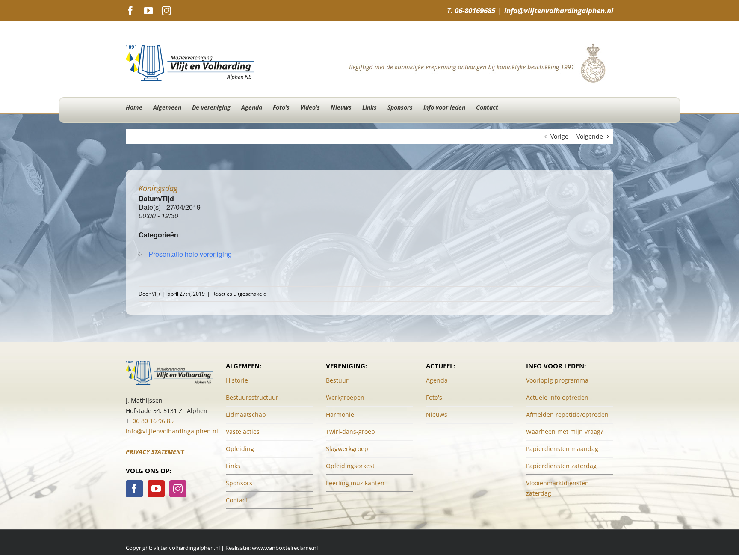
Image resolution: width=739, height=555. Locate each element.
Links (233, 466)
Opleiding (240, 449)
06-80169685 (475, 10)
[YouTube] (156, 488)
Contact (237, 500)
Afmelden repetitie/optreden (567, 414)
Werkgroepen (345, 397)
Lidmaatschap (246, 414)
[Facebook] (134, 488)
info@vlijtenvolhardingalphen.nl (558, 10)
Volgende (589, 136)
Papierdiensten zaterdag (561, 466)
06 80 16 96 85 (153, 421)
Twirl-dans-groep (350, 431)
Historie (237, 380)
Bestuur (337, 380)
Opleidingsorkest (350, 466)
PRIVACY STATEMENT (155, 452)
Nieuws (436, 414)
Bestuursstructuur (252, 397)
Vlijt (156, 293)
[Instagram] (177, 488)
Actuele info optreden (557, 397)
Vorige (559, 136)
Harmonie (340, 414)
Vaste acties (243, 431)
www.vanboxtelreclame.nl (285, 548)
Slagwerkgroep (347, 449)
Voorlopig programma (557, 380)
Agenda (437, 380)
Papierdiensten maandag (562, 449)
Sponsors (239, 483)
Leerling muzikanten (355, 483)
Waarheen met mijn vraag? (564, 431)
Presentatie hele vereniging (190, 254)
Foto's (434, 397)
